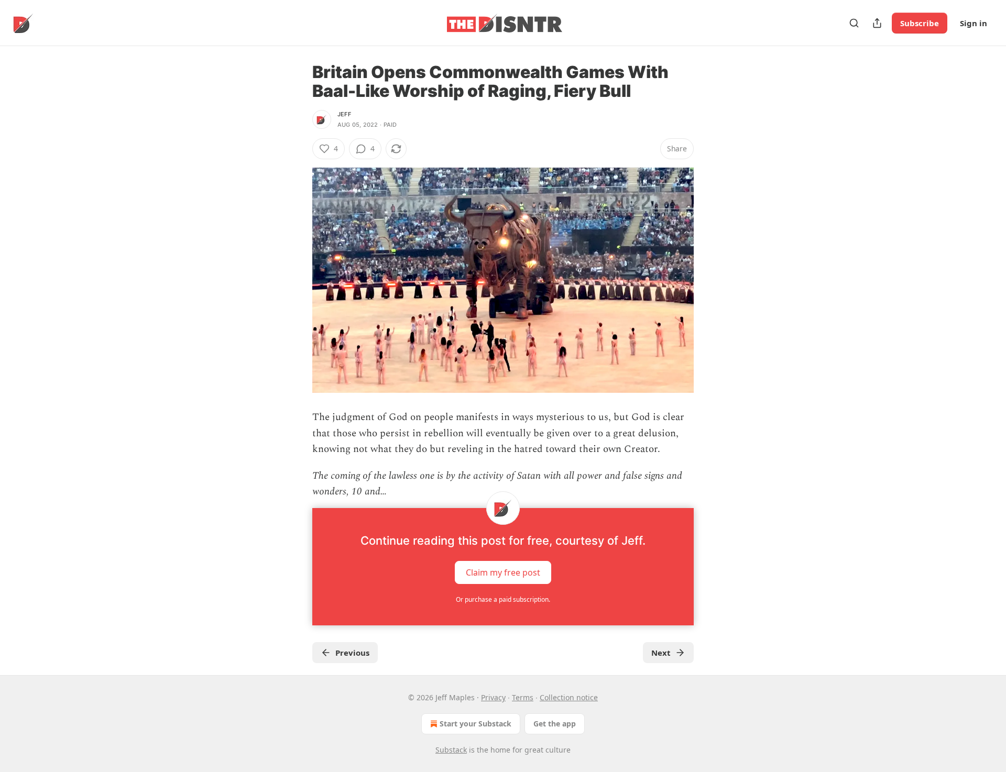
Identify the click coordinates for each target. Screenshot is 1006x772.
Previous (352, 652)
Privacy (493, 697)
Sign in (973, 23)
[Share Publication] (877, 23)
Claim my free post (503, 572)
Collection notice (569, 697)
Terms (522, 697)
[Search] (854, 23)
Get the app (554, 724)
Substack (451, 750)
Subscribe (919, 23)
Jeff (344, 114)
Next (661, 652)
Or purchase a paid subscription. (503, 599)
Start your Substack (475, 724)
